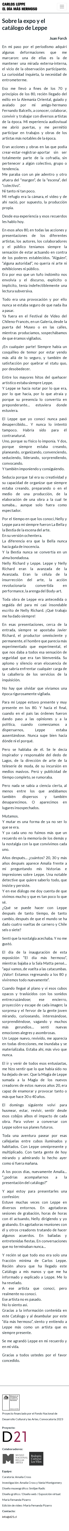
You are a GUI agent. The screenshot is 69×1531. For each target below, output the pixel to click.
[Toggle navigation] (62, 6)
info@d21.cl (9, 1516)
